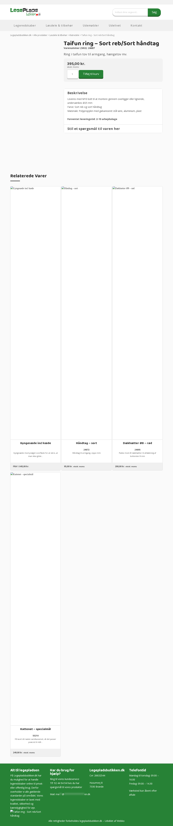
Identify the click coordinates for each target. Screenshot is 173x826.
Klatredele (74, 35)
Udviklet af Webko (115, 820)
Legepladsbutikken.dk (20, 35)
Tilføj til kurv (91, 74)
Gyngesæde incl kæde (35, 443)
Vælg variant (35, 434)
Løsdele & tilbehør (58, 35)
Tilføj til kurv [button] (86, 434)
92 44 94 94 (60, 783)
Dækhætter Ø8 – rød (137, 443)
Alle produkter (40, 35)
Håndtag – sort (86, 443)
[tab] (113, 93)
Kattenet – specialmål (35, 729)
